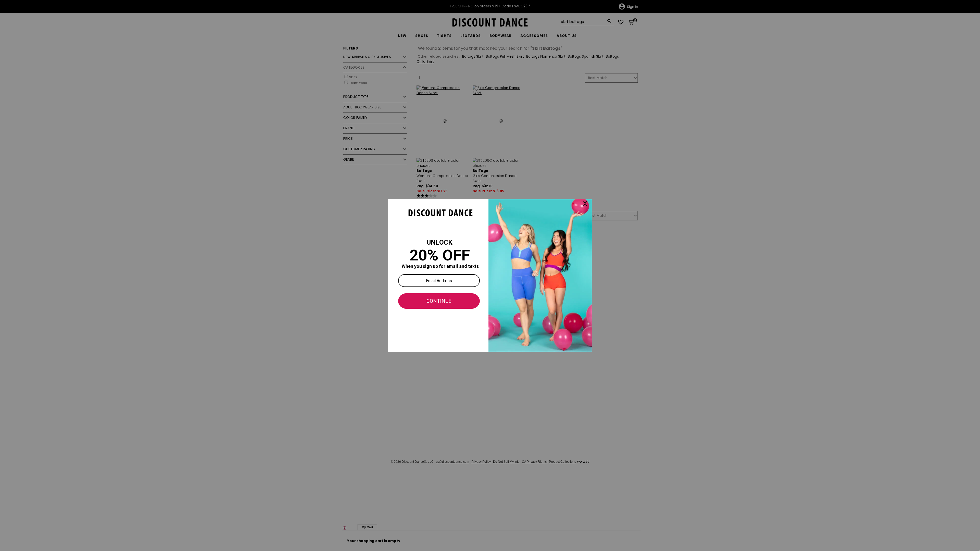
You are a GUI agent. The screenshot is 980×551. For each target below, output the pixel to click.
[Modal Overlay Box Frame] (490, 275)
